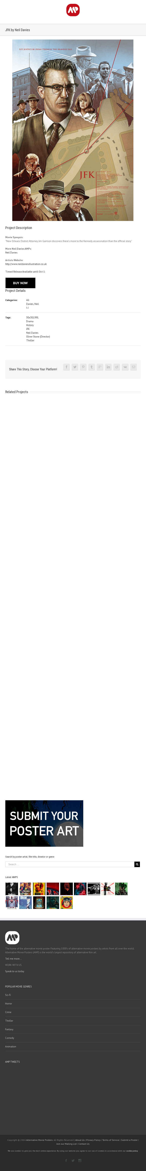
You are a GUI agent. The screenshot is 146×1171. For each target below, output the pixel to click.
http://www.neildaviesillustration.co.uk (26, 264)
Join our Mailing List (66, 1143)
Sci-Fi (8, 995)
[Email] (133, 367)
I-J (27, 307)
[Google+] (100, 367)
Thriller (30, 340)
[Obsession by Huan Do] (53, 889)
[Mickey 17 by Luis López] (66, 903)
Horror (8, 1003)
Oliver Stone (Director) (38, 336)
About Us (80, 1140)
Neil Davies (11, 252)
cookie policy (132, 1151)
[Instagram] (79, 1160)
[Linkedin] (108, 367)
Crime (8, 1012)
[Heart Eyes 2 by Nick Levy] (80, 889)
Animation (10, 1046)
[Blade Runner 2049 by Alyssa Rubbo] (53, 903)
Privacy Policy (93, 1140)
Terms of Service (110, 1140)
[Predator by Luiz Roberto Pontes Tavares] (121, 889)
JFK (28, 329)
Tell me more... (13, 958)
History (30, 325)
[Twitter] (75, 367)
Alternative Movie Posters (39, 1140)
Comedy (9, 1038)
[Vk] (125, 367)
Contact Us (84, 1143)
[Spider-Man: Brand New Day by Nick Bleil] (11, 903)
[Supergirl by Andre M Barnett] (66, 889)
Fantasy (9, 1029)
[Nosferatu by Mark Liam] (11, 889)
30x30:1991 (32, 317)
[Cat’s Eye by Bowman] (39, 903)
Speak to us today (14, 971)
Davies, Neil (32, 304)
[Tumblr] (91, 367)
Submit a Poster (129, 1140)
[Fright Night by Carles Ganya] (94, 889)
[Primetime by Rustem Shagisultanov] (25, 903)
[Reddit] (116, 367)
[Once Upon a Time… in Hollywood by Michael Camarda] (25, 889)
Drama (29, 321)
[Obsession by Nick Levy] (39, 889)
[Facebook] (66, 367)
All (27, 300)
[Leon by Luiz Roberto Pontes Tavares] (107, 889)
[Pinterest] (83, 367)
